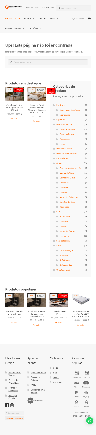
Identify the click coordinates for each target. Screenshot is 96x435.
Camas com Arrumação (70, 168)
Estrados (64, 192)
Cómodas (64, 187)
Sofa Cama (65, 260)
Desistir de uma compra (38, 391)
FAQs (33, 384)
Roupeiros (64, 207)
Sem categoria (63, 241)
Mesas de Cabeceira (69, 197)
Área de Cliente (48, 8)
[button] (90, 420)
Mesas (62, 144)
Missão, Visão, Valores (15, 374)
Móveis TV (64, 236)
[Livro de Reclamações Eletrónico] (35, 401)
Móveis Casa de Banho (66, 153)
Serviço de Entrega (35, 378)
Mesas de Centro (67, 231)
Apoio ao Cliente (32, 8)
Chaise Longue (66, 250)
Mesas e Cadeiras (13, 28)
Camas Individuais (68, 178)
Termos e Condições (13, 389)
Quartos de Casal (67, 202)
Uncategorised (63, 270)
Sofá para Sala (66, 265)
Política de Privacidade (13, 381)
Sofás (52, 18)
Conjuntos (65, 139)
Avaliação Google (12, 397)
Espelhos (60, 119)
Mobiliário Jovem (64, 149)
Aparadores (65, 216)
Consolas (64, 221)
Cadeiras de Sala (67, 129)
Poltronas (64, 255)
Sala (40, 18)
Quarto (27, 18)
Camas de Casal (67, 173)
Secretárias (65, 115)
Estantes (63, 226)
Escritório (33, 28)
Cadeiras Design (67, 134)
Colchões (64, 182)
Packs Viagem (62, 158)
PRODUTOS (10, 18)
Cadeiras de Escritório (70, 110)
